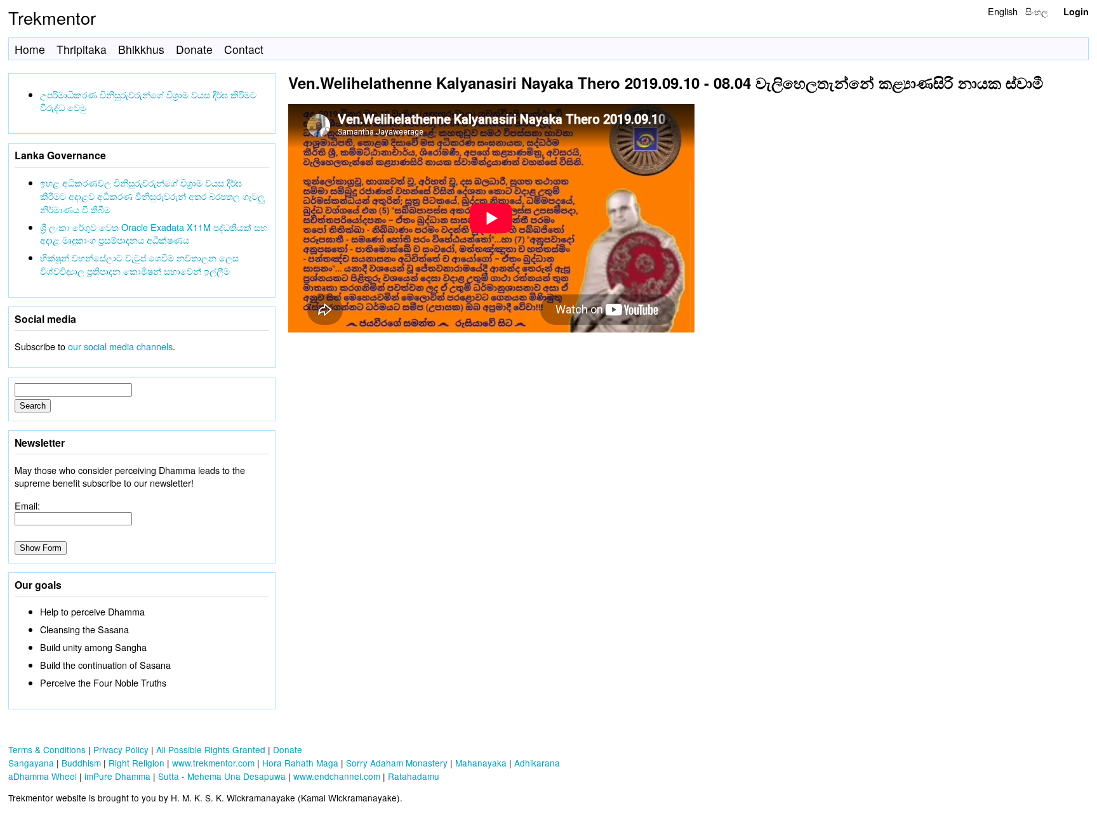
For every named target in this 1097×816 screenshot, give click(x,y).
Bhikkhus (141, 49)
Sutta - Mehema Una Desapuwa (222, 776)
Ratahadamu (413, 776)
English (1003, 11)
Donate (194, 49)
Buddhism (81, 762)
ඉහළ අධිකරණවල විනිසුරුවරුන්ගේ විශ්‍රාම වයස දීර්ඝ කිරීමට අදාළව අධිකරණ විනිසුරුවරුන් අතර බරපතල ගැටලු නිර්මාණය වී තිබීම (152, 196)
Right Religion (136, 762)
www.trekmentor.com (213, 762)
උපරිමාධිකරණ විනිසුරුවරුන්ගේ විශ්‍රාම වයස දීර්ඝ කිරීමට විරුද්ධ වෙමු (148, 101)
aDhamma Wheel (42, 776)
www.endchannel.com (336, 776)
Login (1076, 11)
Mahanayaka (481, 762)
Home (30, 49)
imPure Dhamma (117, 776)
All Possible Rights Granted (210, 749)
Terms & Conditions (47, 749)
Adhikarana (537, 762)
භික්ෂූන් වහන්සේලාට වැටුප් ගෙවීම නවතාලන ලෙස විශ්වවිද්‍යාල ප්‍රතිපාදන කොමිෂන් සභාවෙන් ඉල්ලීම (139, 264)
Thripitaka (82, 49)
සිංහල (1036, 11)
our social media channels (120, 346)
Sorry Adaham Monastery (397, 762)
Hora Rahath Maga (300, 762)
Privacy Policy (121, 749)
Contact (243, 49)
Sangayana (31, 762)
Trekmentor (52, 17)
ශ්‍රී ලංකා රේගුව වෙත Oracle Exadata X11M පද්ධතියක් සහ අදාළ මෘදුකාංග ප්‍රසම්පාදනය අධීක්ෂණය (153, 233)
